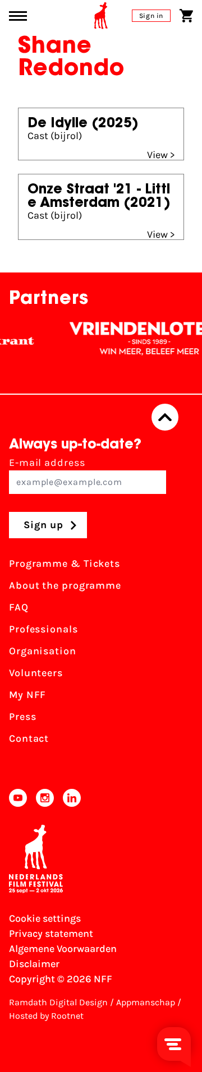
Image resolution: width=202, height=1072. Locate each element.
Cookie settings (45, 918)
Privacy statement (51, 933)
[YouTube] (18, 798)
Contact (29, 738)
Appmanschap (145, 1002)
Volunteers (36, 673)
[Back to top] (165, 417)
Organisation (42, 651)
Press (22, 716)
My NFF (27, 695)
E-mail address (47, 462)
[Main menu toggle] (18, 16)
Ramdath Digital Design (58, 1002)
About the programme (65, 585)
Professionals (43, 629)
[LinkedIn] (72, 798)
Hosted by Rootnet (46, 1015)
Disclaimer (34, 964)
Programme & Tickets (64, 563)
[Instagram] (45, 798)
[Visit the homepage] (101, 15)
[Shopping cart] (186, 15)
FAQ (19, 607)
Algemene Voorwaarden (63, 948)
